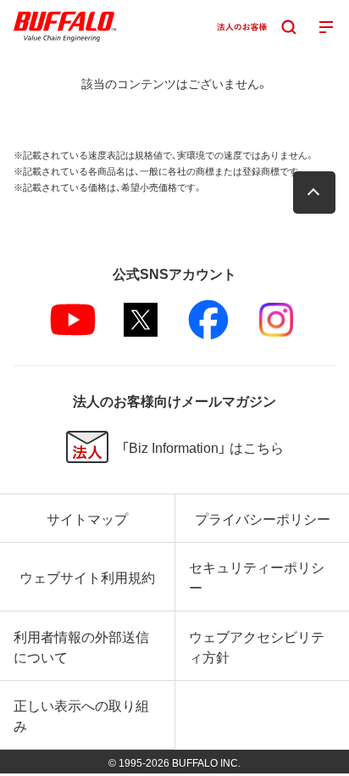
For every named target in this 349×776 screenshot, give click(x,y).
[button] (314, 192)
